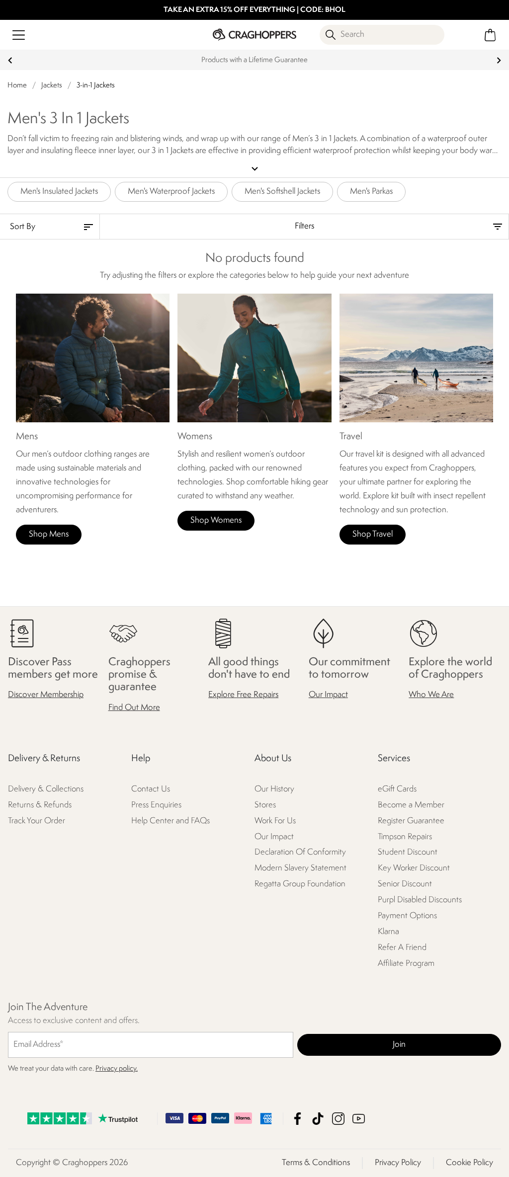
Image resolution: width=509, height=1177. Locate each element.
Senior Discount (405, 884)
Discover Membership (46, 695)
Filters (304, 226)
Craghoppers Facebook (297, 1118)
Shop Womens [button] (216, 520)
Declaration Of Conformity (300, 853)
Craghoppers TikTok (318, 1118)
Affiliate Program (406, 964)
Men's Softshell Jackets (282, 191)
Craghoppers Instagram (338, 1118)
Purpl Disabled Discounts (420, 900)
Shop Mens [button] (49, 534)
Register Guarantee (411, 821)
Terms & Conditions (316, 1163)
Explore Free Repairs (243, 695)
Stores (265, 805)
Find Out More (134, 708)
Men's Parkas (371, 191)
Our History (274, 789)
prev (10, 60)
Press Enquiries (156, 805)
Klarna (388, 932)
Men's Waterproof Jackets (171, 191)
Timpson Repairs (405, 837)
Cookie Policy (469, 1163)
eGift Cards (397, 789)
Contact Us (150, 789)
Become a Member (411, 805)
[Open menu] (18, 35)
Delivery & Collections (46, 789)
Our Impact (328, 695)
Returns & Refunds (40, 805)
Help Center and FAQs (170, 821)
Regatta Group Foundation (299, 884)
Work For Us (275, 821)
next (499, 60)
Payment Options (407, 916)
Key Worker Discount (414, 868)
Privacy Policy (398, 1163)
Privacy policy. (116, 1069)
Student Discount (407, 853)
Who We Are (431, 695)
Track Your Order (36, 821)
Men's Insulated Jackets (59, 191)
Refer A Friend (402, 948)
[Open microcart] (490, 35)
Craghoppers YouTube (358, 1118)
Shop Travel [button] (372, 534)
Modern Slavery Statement (300, 868)
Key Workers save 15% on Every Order (254, 60)
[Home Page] (254, 34)
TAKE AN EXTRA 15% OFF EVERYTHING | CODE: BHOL (254, 10)
